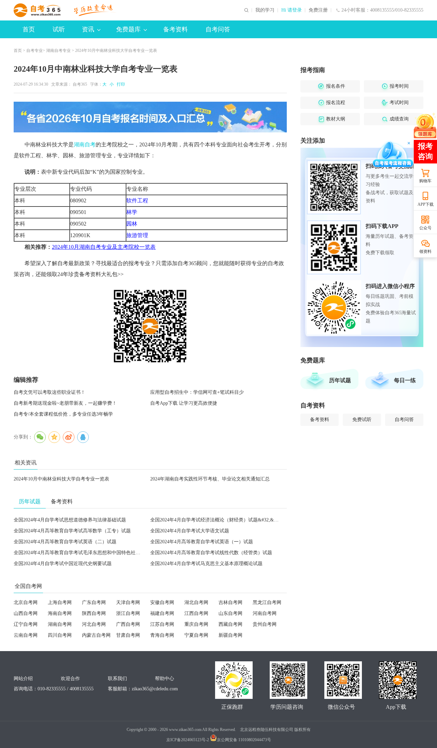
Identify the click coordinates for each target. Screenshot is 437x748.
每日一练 (405, 380)
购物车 (425, 180)
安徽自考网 (162, 602)
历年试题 (340, 380)
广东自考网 (94, 602)
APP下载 (426, 204)
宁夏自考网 (196, 635)
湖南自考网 (60, 624)
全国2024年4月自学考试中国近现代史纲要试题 (63, 563)
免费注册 (318, 10)
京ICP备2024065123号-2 (187, 739)
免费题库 (128, 29)
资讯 (88, 29)
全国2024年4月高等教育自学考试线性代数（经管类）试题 (211, 552)
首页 (29, 29)
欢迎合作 (70, 678)
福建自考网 (162, 613)
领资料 (425, 251)
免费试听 (361, 419)
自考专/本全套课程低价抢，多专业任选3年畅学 (63, 414)
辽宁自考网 (26, 624)
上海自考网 (60, 602)
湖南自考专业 (58, 50)
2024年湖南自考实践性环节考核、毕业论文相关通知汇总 (210, 478)
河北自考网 (94, 624)
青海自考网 (162, 635)
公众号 (425, 228)
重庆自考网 (196, 624)
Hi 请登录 (291, 10)
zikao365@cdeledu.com (155, 688)
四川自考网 (60, 635)
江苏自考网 (162, 624)
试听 (59, 29)
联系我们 (117, 678)
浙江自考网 (128, 613)
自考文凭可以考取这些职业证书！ (49, 392)
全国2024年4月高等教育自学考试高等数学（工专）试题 (72, 530)
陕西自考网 (94, 613)
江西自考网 (196, 613)
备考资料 (175, 29)
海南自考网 (60, 613)
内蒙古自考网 (96, 635)
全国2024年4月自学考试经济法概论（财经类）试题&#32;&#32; (216, 519)
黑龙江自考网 (267, 602)
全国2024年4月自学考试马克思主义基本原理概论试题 (206, 563)
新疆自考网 (230, 635)
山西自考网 (26, 613)
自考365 (80, 84)
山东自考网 (230, 613)
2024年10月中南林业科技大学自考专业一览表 (61, 478)
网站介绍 (23, 678)
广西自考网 (128, 624)
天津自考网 (128, 602)
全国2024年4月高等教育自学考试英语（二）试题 (65, 541)
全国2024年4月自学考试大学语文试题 (189, 530)
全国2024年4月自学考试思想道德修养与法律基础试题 (70, 519)
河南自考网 (265, 613)
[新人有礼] (425, 125)
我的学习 (264, 10)
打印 (120, 84)
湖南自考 (85, 144)
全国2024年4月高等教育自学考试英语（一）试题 (201, 541)
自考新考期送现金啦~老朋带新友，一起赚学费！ (65, 403)
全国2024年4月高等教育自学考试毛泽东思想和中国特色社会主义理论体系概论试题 (101, 552)
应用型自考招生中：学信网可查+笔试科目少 (197, 392)
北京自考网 (26, 602)
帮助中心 (164, 678)
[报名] (150, 117)
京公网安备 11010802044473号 (244, 739)
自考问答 (218, 29)
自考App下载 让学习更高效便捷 (183, 403)
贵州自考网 (265, 624)
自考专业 (34, 50)
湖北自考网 (196, 602)
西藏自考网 (230, 624)
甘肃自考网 (128, 635)
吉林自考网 (230, 602)
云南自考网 (26, 635)
